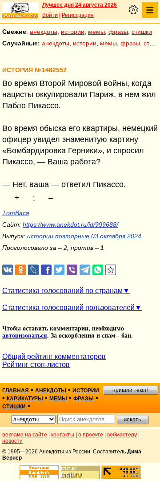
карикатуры (25, 398)
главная (15, 390)
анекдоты (43, 31)
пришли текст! (130, 390)
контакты (62, 435)
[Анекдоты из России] (20, 10)
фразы (118, 31)
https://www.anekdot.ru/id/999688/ (70, 224)
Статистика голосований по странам (62, 290)
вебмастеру (122, 435)
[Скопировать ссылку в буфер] (110, 270)
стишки (142, 31)
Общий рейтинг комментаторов (54, 356)
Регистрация (78, 15)
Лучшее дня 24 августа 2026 (79, 5)
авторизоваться (24, 335)
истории (72, 31)
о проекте (90, 435)
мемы (96, 31)
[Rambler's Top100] (39, 472)
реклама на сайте (24, 435)
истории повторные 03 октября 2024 (84, 236)
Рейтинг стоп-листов (36, 364)
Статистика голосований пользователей (68, 307)
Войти (50, 15)
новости (12, 441)
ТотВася (15, 212)
